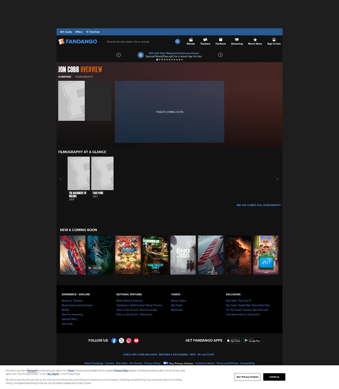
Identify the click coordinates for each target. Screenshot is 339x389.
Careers (109, 363)
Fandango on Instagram (129, 340)
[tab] (157, 59)
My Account (206, 354)
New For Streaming (72, 314)
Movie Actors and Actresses (77, 305)
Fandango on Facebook (114, 340)
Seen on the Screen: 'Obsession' (135, 314)
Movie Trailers (178, 300)
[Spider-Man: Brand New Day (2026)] (73, 255)
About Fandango (93, 363)
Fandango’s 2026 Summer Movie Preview (139, 305)
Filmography (84, 77)
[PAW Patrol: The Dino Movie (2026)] (128, 255)
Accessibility (247, 363)
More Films (275, 179)
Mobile (65, 310)
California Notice (205, 363)
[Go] (177, 41)
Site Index (121, 363)
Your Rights (53, 374)
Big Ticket (176, 305)
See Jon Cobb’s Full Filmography (259, 205)
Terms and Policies (227, 363)
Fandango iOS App (234, 340)
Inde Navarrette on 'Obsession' (243, 314)
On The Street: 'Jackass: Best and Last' (247, 310)
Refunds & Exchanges (173, 354)
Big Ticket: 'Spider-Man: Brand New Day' (248, 305)
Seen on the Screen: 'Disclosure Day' (137, 310)
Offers (78, 31)
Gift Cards (66, 31)
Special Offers (69, 319)
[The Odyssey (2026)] (238, 255)
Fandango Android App (252, 340)
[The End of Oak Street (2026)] (183, 255)
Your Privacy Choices (181, 363)
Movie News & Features (130, 300)
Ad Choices (135, 363)
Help (193, 354)
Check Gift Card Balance (140, 354)
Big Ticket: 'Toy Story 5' (238, 300)
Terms (71, 370)
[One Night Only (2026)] (156, 255)
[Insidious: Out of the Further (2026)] (100, 255)
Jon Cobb (68, 69)
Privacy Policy (152, 363)
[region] (169, 377)
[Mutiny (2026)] (211, 255)
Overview (64, 77)
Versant (32, 370)
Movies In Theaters (72, 300)
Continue (274, 377)
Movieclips (177, 310)
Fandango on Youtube (136, 340)
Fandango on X (121, 340)
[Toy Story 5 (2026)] (266, 255)
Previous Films (64, 179)
